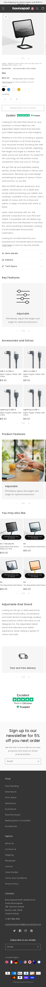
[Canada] (29, 963)
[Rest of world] (39, 963)
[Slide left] (17, 58)
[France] (11, 963)
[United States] (25, 963)
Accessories (11, 826)
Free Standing (12, 786)
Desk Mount (10, 791)
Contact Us (10, 849)
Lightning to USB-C (31, 410)
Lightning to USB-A (8, 410)
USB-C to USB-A (7, 371)
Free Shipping (7, 82)
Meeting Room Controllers (18, 820)
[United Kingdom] (6, 963)
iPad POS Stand (12, 815)
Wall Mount (10, 803)
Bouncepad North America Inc (25, 982)
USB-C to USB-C (30, 371)
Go (20, 65)
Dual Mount (10, 809)
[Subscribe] (38, 761)
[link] (23, 295)
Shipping (9, 855)
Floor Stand (10, 797)
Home (4, 64)
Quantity (5, 94)
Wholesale (10, 860)
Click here (7, 245)
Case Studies (11, 872)
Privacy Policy (11, 884)
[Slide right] (29, 58)
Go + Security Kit (7, 544)
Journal (8, 866)
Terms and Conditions (16, 878)
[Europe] (20, 963)
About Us (9, 843)
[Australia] (34, 963)
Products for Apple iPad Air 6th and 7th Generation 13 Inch (22, 64)
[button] (3, 8)
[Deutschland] (16, 963)
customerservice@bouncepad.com (23, 924)
